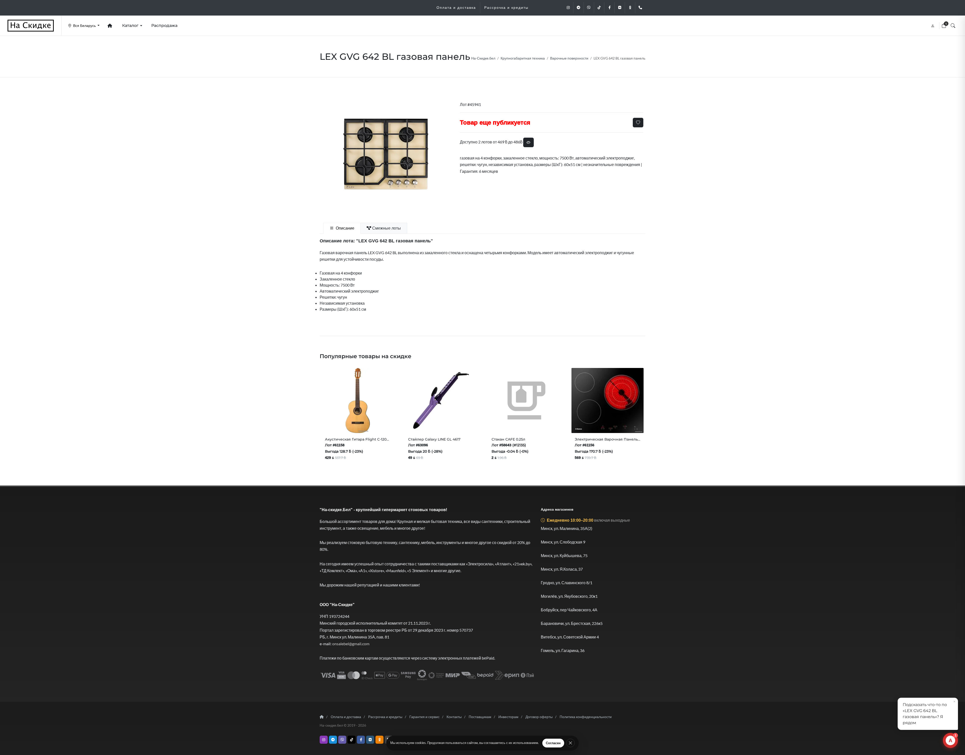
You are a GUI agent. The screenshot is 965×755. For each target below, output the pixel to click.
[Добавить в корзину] (330, 423)
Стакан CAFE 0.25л (508, 439)
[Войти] (933, 26)
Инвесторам (508, 717)
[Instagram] (568, 7)
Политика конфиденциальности (586, 717)
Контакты (454, 717)
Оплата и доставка (346, 717)
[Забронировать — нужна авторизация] (385, 423)
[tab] (342, 228)
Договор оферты (539, 717)
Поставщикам (480, 717)
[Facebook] (609, 7)
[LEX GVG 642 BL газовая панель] (386, 154)
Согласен (553, 743)
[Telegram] (578, 7)
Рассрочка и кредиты (385, 717)
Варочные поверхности (569, 58)
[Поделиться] (342, 423)
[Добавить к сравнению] (374, 423)
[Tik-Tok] (599, 7)
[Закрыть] (570, 743)
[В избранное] (638, 122)
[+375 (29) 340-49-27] (640, 7)
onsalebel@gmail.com (350, 643)
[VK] (620, 7)
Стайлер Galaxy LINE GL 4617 (434, 439)
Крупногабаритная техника (523, 58)
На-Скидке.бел (483, 58)
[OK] (630, 7)
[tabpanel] (482, 275)
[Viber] (589, 7)
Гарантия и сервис (424, 717)
